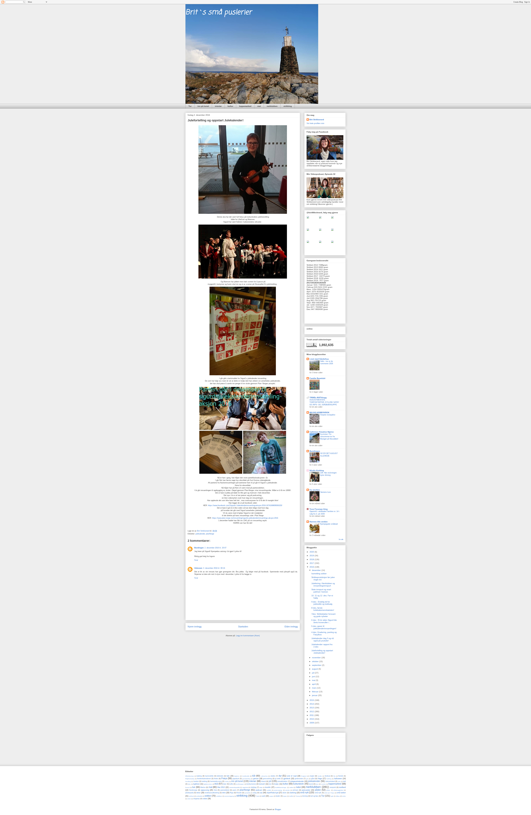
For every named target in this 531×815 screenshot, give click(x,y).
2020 (312, 552)
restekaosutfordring (212, 793)
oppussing (205, 790)
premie (287, 790)
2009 (312, 723)
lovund (187, 787)
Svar (196, 560)
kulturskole (298, 784)
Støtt (257, 796)
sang (255, 793)
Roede (239, 793)
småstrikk (199, 796)
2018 (312, 559)
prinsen (295, 790)
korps (276, 784)
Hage (320, 779)
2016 (312, 567)
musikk (268, 787)
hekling (204, 781)
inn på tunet (203, 106)
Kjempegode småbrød (329, 524)
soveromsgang (229, 796)
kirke (189, 784)
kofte (231, 784)
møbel (291, 787)
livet (317, 784)
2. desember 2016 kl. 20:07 (215, 548)
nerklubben (272, 106)
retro (224, 793)
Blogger (278, 809)
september (317, 665)
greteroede (299, 778)
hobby (227, 781)
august (315, 669)
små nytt (304, 792)
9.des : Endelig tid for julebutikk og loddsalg (321, 603)
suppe (271, 796)
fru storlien (314, 490)
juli (313, 673)
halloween (338, 779)
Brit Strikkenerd (316, 119)
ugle (332, 796)
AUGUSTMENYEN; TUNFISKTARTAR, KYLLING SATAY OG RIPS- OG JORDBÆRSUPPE (324, 402)
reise (198, 793)
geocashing (267, 778)
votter (205, 799)
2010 (312, 719)
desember (316, 570)
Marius (202, 787)
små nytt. (318, 793)
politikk (269, 790)
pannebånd (224, 790)
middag (253, 787)
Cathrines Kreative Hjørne (321, 432)
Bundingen (199, 548)
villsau (338, 796)
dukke (273, 776)
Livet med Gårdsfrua (319, 359)
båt (253, 776)
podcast (259, 790)
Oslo (215, 790)
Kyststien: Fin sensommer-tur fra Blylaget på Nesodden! (329, 436)
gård (313, 778)
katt (344, 781)
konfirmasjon (240, 784)
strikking (287, 106)
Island (263, 781)
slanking (292, 793)
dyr (280, 776)
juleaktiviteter (282, 781)
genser (256, 779)
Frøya (224, 778)
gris (307, 778)
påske (318, 790)
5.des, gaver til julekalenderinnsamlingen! (323, 627)
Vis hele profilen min (315, 123)
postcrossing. (278, 790)
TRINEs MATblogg (318, 397)
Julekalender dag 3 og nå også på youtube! (322, 639)
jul (270, 781)
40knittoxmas (189, 776)
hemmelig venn (216, 781)
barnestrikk (209, 776)
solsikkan (219, 796)
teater (278, 796)
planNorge (210, 534)
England (304, 776)
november (316, 657)
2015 (312, 700)
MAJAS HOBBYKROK (319, 412)
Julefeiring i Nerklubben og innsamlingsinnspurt (323, 584)
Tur (190, 106)
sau (261, 793)
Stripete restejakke (327, 415)
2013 (312, 708)
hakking (328, 778)
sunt (263, 796)
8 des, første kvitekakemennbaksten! (322, 609)
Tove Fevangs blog (318, 509)
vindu (344, 796)
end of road (291, 776)
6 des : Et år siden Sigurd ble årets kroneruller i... (324, 621)
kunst (311, 784)
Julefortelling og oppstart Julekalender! (322, 651)
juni (314, 676)
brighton (236, 776)
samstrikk (247, 793)
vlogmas (196, 799)
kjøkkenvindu (208, 784)
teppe (285, 796)
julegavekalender (297, 781)
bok (228, 776)
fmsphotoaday (189, 778)
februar (315, 691)
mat (259, 106)
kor (270, 784)
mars (314, 688)
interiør (218, 106)
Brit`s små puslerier (218, 12)
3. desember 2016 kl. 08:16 (214, 568)
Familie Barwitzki (317, 378)
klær (224, 784)
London (323, 784)
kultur (230, 106)
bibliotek (220, 776)
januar (315, 695)
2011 (312, 715)
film (334, 776)
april (314, 684)
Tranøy (298, 796)
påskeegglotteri (338, 790)
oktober (315, 661)
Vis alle (341, 539)
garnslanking (246, 778)
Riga (231, 793)
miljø (260, 787)
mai (314, 680)
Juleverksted (330, 781)
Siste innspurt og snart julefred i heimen (321, 590)
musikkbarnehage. (281, 787)
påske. (328, 790)
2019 (312, 555)
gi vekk (277, 778)
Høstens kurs (325, 492)
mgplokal (245, 787)
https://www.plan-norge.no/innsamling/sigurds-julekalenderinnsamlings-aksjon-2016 (245, 518)
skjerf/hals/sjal (272, 793)
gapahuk (235, 778)
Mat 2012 (221, 787)
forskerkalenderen (204, 778)
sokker (208, 796)
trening (305, 796)
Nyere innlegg (194, 626)
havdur (196, 781)
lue (193, 787)
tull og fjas (314, 796)
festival (327, 776)
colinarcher (264, 776)
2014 (312, 704)
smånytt (191, 796)
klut (216, 784)
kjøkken (196, 784)
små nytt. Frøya (329, 793)
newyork (333, 787)
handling (188, 781)
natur (298, 787)
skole (284, 793)
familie (320, 776)
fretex (216, 778)
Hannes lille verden (318, 522)
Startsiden (243, 626)
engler (312, 776)
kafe (339, 781)
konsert (262, 784)
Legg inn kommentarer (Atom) (248, 636)
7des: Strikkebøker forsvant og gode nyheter (323, 615)
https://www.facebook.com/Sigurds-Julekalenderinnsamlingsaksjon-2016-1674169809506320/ (245, 505)
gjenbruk (286, 779)
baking (199, 776)
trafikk (291, 796)
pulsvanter (306, 790)
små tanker (341, 793)
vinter (189, 799)
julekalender (200, 534)
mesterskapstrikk (234, 787)
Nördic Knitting (316, 470)
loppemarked (245, 106)
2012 (312, 711)
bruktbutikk (245, 776)
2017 (312, 563)
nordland (342, 787)
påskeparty (189, 793)
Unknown (198, 568)
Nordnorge (193, 790)
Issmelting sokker (319, 573)
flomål (340, 776)
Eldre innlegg (291, 626)
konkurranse (251, 784)
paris (234, 790)
